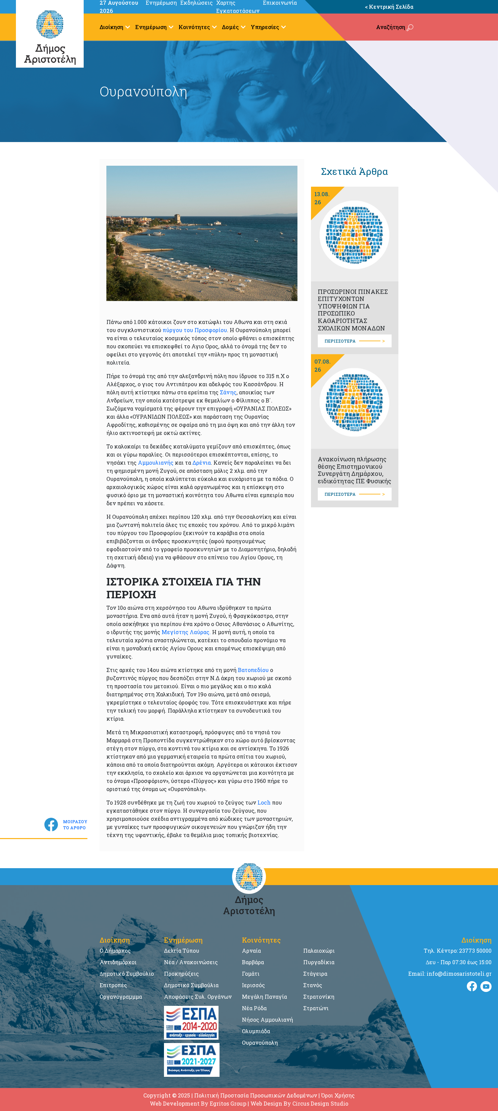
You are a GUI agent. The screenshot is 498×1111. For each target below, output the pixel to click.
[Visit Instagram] (486, 986)
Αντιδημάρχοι (118, 962)
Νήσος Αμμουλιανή (267, 1019)
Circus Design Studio (320, 1103)
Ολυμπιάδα (256, 1031)
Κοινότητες (194, 26)
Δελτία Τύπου (181, 950)
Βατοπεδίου (253, 669)
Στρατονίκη (318, 996)
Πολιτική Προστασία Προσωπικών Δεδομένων (255, 1095)
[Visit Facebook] (472, 986)
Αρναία (251, 950)
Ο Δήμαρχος (115, 950)
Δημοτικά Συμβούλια (191, 985)
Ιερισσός (253, 985)
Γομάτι (251, 973)
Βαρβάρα (253, 962)
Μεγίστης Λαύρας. (186, 631)
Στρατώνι (316, 1008)
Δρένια (201, 462)
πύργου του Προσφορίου (195, 329)
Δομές (230, 26)
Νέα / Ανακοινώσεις (191, 962)
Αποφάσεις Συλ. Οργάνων (198, 996)
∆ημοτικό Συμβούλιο (127, 973)
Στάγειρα (315, 973)
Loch (264, 802)
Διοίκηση (111, 26)
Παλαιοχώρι (319, 950)
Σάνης (228, 392)
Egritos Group (228, 1103)
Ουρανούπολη (260, 1042)
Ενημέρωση (151, 26)
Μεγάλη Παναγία (264, 996)
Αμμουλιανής (156, 462)
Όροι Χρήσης (338, 1095)
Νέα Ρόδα (254, 1008)
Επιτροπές (113, 985)
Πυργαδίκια (318, 962)
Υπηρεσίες (265, 26)
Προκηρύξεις (181, 973)
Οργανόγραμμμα (121, 996)
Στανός (312, 985)
